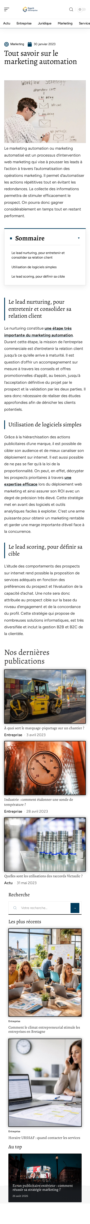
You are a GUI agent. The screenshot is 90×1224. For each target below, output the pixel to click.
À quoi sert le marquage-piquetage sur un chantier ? (44, 728)
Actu (8, 883)
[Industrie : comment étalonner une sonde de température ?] (45, 768)
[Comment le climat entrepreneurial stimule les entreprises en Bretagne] (45, 972)
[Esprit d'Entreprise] (30, 9)
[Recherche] (71, 9)
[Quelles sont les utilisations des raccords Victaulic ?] (45, 844)
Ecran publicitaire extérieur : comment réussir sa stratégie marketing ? (43, 1187)
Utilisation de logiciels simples (34, 267)
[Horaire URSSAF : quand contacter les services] (45, 1083)
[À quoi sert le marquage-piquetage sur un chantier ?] (45, 696)
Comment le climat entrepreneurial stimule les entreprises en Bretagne (44, 1029)
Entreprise (13, 735)
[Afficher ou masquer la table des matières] (62, 238)
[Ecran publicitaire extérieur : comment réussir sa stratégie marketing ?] (45, 1178)
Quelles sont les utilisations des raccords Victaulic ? (43, 875)
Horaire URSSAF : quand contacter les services (44, 1137)
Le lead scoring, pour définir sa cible (38, 276)
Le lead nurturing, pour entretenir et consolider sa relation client (38, 255)
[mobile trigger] (7, 9)
